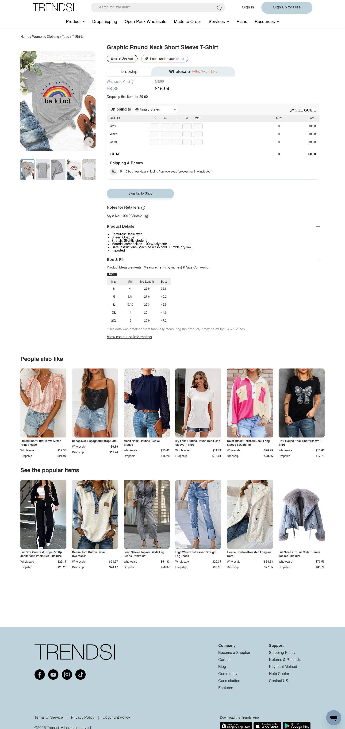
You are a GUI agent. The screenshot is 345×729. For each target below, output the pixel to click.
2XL (197, 118)
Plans (242, 22)
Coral (113, 142)
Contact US (278, 681)
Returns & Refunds (285, 660)
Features (225, 688)
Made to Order (187, 22)
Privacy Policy (83, 718)
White (113, 134)
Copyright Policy (116, 718)
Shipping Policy (282, 653)
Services (217, 22)
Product (73, 22)
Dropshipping (104, 22)
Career (224, 660)
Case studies (229, 681)
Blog (222, 667)
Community (227, 674)
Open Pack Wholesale (145, 22)
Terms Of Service (48, 718)
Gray (113, 126)
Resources (265, 22)
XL (187, 118)
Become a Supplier (234, 653)
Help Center (279, 674)
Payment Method (283, 667)
